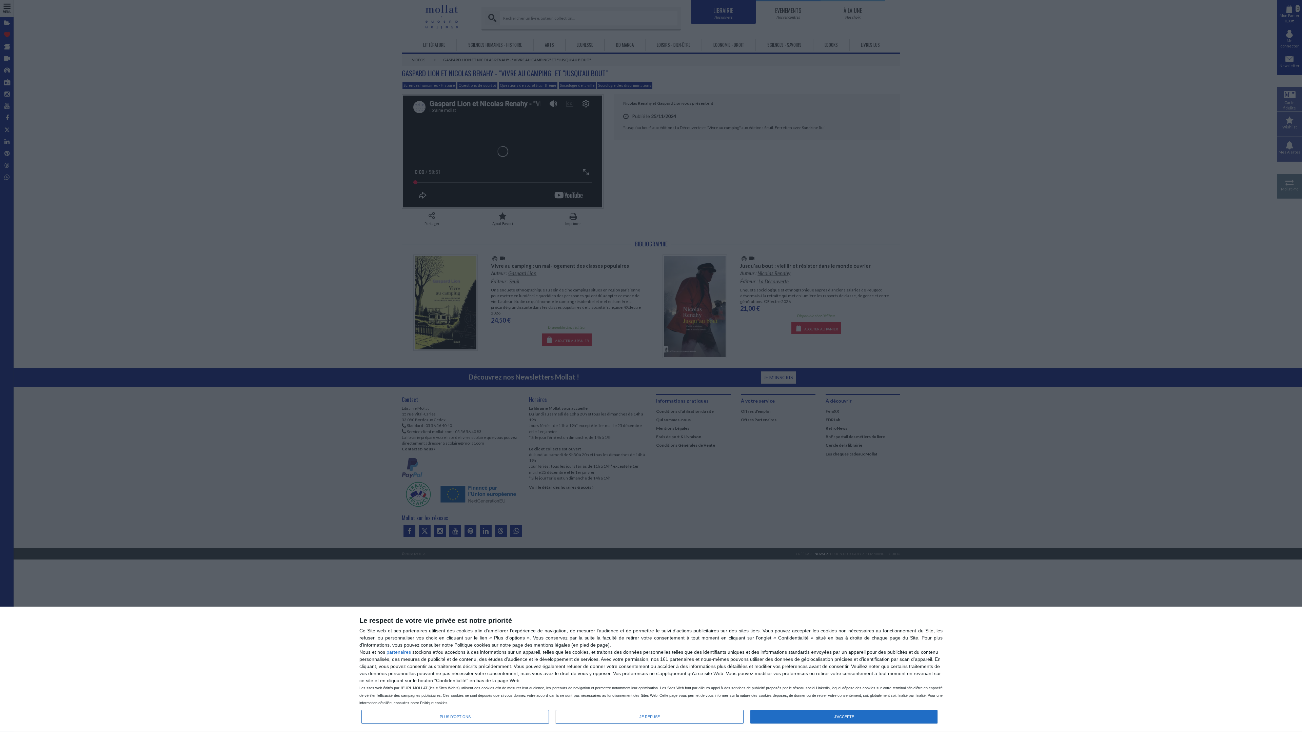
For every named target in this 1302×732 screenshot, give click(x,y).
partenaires (399, 652)
